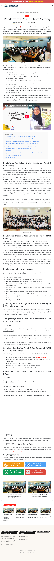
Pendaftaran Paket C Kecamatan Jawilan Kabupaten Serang (20, 516)
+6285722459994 (9, 544)
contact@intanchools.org (15, 451)
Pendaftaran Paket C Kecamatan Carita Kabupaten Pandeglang (8, 516)
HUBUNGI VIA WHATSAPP (35, 1)
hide (11, 134)
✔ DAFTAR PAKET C (23, 539)
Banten (21, 12)
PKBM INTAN (18, 22)
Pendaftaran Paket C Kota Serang (12, 26)
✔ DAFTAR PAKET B (23, 538)
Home (17, 12)
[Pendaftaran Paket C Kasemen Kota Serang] (45, 510)
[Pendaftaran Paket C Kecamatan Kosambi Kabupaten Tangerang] (33, 510)
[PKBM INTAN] (11, 6)
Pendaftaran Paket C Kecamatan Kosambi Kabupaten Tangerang (33, 516)
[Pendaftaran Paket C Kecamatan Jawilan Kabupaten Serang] (21, 510)
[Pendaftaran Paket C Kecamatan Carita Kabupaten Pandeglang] (8, 510)
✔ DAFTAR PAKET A (23, 536)
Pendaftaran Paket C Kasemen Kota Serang (45, 515)
